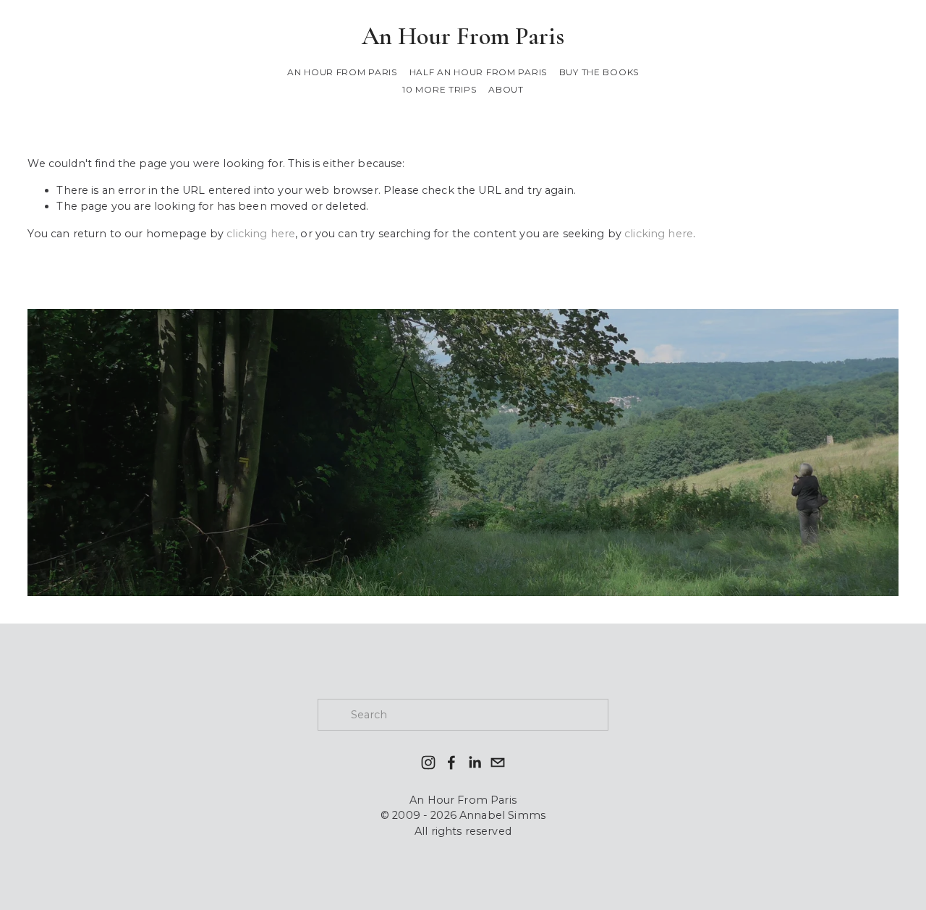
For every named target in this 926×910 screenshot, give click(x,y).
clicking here (260, 233)
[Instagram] (428, 762)
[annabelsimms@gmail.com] (497, 762)
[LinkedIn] (474, 762)
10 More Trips (439, 89)
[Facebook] (451, 762)
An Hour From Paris (463, 36)
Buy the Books (599, 72)
